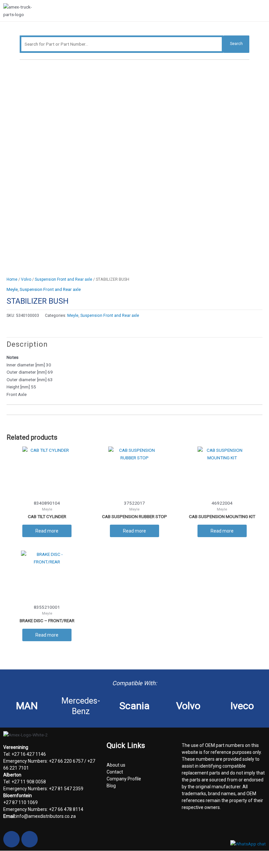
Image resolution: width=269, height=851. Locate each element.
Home (12, 279)
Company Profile (124, 778)
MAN (27, 705)
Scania (134, 705)
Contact (115, 772)
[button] (263, 11)
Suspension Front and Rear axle (63, 279)
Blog (111, 785)
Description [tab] (27, 344)
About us (116, 765)
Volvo (26, 279)
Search (236, 43)
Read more (46, 531)
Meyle (12, 289)
